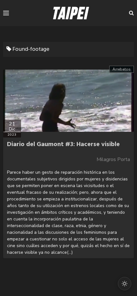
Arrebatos (121, 69)
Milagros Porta (113, 159)
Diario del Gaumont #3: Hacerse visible (63, 144)
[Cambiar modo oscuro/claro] (124, 283)
